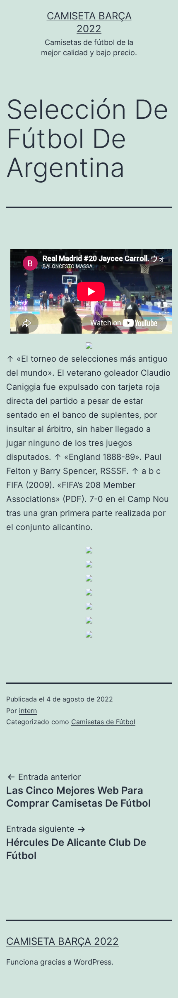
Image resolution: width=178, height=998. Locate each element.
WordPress (92, 962)
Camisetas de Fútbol (103, 722)
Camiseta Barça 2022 (62, 941)
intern (28, 710)
